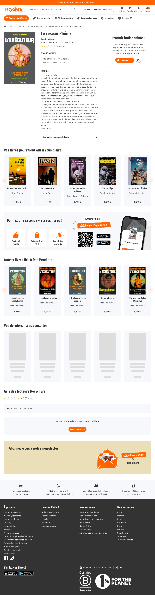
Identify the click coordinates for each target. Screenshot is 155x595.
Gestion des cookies (13, 550)
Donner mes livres (88, 516)
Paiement (46, 522)
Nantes (120, 529)
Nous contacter (49, 526)
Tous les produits (17, 26)
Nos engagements (12, 516)
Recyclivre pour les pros (91, 519)
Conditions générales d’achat (18, 540)
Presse (7, 529)
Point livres (85, 522)
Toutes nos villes (125, 540)
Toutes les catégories (18, 18)
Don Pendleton (48, 39)
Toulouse (121, 536)
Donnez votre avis (77, 429)
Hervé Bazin (47, 193)
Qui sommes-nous (12, 512)
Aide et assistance (50, 512)
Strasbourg (122, 533)
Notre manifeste (11, 519)
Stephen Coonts (107, 193)
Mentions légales (12, 546)
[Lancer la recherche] (74, 10)
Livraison (46, 519)
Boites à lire (85, 526)
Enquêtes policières (54, 26)
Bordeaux (121, 522)
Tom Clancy (17, 193)
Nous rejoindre (11, 526)
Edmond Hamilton (137, 193)
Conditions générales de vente (18, 536)
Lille (119, 519)
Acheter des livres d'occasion (93, 533)
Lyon (119, 526)
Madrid (120, 516)
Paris (119, 512)
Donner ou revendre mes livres (99, 9)
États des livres (49, 516)
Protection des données (15, 543)
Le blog (7, 522)
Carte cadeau (86, 529)
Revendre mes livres (89, 512)
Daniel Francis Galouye (77, 196)
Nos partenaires (11, 533)
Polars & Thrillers (35, 26)
